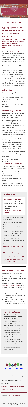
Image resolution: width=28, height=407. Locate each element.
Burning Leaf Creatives (14, 396)
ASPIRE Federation (15, 52)
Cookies (14, 389)
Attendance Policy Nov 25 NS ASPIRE (13, 247)
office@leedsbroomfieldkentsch (14, 210)
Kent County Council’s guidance (11, 285)
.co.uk (7, 212)
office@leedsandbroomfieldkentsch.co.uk (12, 386)
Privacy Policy (5, 389)
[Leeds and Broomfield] (14, 10)
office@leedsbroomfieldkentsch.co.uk (15, 163)
